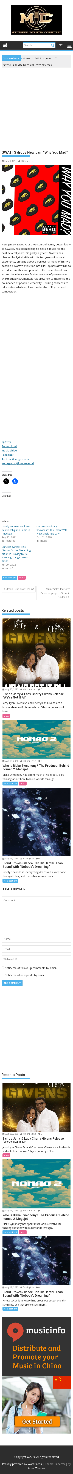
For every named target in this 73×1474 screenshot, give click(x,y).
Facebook (8, 454)
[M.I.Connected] (5, 44)
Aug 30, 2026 (11, 689)
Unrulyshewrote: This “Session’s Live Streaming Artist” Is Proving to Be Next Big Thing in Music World (16, 554)
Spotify (6, 442)
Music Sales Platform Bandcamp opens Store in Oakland (55, 593)
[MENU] (69, 45)
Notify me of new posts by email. (25, 975)
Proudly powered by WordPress (22, 1464)
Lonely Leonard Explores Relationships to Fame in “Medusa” (16, 530)
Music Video (9, 450)
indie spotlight (9, 577)
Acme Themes (36, 1468)
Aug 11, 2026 (11, 858)
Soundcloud (9, 446)
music (22, 577)
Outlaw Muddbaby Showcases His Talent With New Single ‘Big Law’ (52, 530)
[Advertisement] (36, 106)
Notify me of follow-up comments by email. (31, 968)
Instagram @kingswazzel (18, 463)
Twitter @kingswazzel (16, 459)
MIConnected (27, 161)
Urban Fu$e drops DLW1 (20, 589)
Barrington (28, 858)
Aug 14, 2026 (11, 760)
